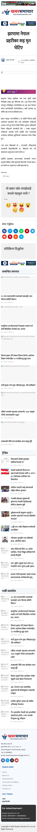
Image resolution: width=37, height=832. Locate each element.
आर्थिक (4, 437)
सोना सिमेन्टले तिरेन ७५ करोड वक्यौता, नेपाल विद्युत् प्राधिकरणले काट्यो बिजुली (23, 552)
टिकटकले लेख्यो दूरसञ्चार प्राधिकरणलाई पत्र (20, 460)
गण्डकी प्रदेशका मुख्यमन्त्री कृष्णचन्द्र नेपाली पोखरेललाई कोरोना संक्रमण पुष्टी (21, 502)
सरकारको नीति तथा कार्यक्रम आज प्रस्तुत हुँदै (16, 441)
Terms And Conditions (10, 782)
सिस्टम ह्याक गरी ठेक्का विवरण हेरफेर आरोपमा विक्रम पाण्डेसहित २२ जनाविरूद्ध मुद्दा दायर (17, 357)
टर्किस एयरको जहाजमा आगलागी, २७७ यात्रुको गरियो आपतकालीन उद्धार (17, 413)
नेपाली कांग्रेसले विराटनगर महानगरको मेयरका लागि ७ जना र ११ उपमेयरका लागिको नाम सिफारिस (23, 474)
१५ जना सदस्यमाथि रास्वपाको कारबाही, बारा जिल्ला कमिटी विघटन (16, 298)
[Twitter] (7, 760)
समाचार (4, 292)
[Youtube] (16, 760)
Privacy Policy (7, 785)
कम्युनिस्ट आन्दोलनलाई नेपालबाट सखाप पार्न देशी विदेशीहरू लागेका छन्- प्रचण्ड (17, 327)
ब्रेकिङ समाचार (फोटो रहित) (9, 321)
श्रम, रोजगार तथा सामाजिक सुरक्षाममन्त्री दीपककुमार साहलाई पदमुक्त (23, 690)
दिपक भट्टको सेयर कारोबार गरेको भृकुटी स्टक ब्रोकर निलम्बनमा (23, 677)
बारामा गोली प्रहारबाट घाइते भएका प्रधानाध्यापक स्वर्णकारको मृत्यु (23, 576)
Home (4, 772)
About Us (5, 775)
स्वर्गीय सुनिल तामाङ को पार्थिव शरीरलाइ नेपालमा (22, 702)
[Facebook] (3, 760)
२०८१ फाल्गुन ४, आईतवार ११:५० (8, 302)
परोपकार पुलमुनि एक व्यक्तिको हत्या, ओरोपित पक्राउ (22, 539)
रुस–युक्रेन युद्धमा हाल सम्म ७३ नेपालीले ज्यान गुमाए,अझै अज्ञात (22, 565)
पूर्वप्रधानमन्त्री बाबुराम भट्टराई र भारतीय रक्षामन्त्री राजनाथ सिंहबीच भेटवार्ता (23, 516)
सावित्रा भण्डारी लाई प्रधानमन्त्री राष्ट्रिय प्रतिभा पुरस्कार (22, 489)
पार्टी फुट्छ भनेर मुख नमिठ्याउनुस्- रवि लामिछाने (18, 385)
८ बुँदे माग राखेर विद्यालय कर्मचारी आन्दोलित (23, 528)
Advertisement (7, 779)
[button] (4, 231)
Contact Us (6, 789)
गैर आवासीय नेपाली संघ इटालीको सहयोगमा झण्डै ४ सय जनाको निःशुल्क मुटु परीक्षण (23, 715)
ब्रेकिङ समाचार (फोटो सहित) (9, 407)
